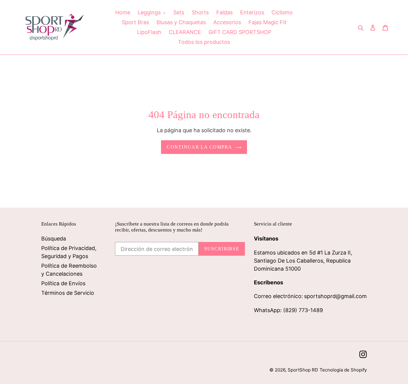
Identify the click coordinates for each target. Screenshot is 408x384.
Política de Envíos (63, 283)
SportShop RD (303, 370)
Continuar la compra (199, 146)
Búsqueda (53, 238)
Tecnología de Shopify (343, 370)
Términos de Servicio (67, 293)
